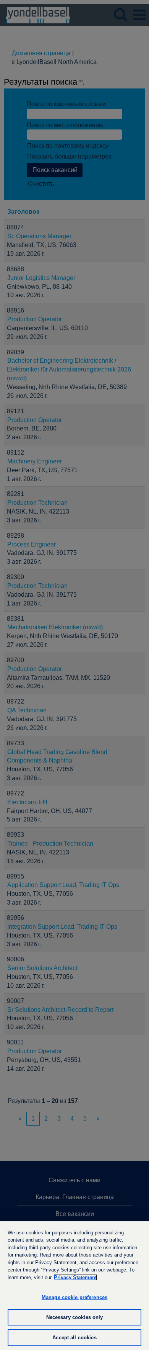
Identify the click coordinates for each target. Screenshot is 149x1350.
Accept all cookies (74, 1337)
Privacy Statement (75, 1277)
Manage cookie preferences (74, 1297)
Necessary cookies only (74, 1317)
